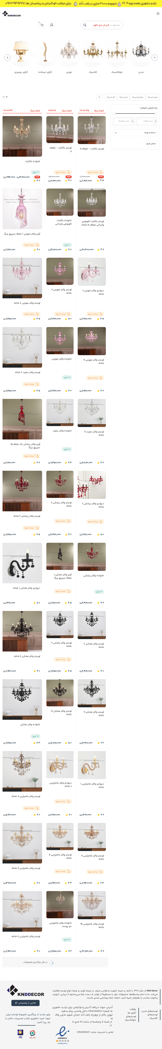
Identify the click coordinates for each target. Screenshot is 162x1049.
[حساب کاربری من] (52, 25)
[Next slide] (7, 57)
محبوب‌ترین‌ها (153, 97)
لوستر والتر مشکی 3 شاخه (94, 645)
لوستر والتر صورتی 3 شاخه (61, 291)
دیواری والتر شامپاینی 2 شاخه (60, 784)
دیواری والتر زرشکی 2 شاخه (93, 505)
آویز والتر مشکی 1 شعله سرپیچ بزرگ (63, 576)
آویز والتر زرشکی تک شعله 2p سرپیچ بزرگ (25, 445)
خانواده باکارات (32, 161)
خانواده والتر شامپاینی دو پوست (60, 924)
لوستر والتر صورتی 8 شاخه (94, 361)
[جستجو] (85, 25)
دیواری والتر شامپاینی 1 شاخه (92, 785)
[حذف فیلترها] (99, 97)
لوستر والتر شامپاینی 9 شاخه (26, 868)
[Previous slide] (154, 57)
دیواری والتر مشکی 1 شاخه (26, 588)
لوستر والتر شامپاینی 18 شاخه (92, 925)
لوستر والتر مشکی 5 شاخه (61, 644)
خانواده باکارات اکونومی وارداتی (63, 222)
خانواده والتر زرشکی (94, 575)
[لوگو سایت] (11, 13)
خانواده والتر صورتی (62, 359)
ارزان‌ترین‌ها (123, 97)
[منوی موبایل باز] (158, 13)
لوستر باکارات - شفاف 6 (60, 149)
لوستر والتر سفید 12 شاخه (94, 433)
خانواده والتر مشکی (30, 724)
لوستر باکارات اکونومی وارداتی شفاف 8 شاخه (93, 223)
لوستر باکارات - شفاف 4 (92, 149)
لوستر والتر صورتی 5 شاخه (27, 303)
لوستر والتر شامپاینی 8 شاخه (60, 856)
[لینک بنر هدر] (81, 3)
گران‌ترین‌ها (111, 97)
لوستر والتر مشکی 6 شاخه (27, 656)
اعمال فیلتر (151, 143)
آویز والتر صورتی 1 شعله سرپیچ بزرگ (22, 234)
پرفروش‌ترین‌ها (137, 97)
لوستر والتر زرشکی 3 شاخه (61, 504)
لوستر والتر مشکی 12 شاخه (61, 712)
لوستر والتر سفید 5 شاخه (27, 372)
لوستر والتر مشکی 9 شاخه (94, 713)
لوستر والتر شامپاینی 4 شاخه (26, 796)
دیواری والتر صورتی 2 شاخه (93, 292)
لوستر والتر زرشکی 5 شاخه (26, 516)
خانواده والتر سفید (62, 431)
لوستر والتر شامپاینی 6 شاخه (92, 857)
